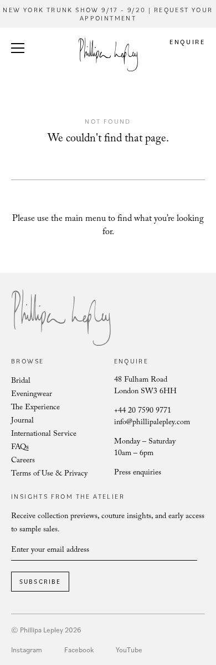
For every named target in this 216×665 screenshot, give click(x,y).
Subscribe (40, 581)
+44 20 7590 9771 (142, 411)
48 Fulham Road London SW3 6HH (145, 386)
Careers (23, 461)
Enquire (187, 42)
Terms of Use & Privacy (49, 474)
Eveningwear (31, 395)
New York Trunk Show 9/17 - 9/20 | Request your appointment (108, 14)
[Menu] (18, 50)
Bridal (20, 381)
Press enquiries (137, 473)
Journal (22, 421)
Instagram (26, 649)
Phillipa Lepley (108, 54)
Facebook (79, 649)
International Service (43, 434)
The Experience (35, 408)
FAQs (20, 448)
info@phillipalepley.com (152, 423)
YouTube (129, 649)
